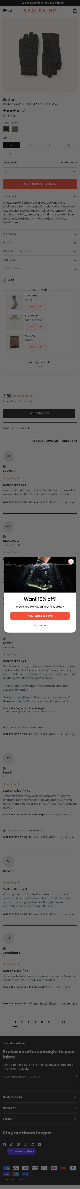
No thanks (40, 625)
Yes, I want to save (39, 616)
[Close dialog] (71, 561)
